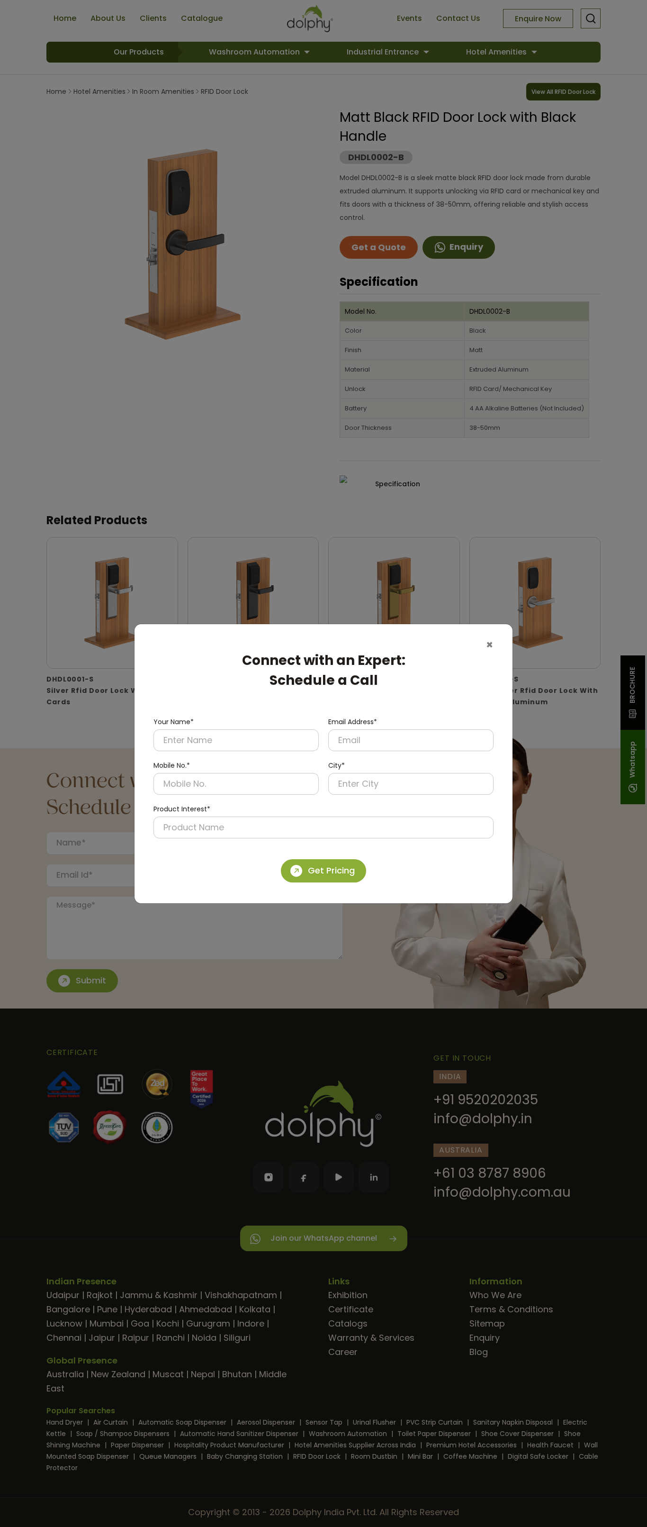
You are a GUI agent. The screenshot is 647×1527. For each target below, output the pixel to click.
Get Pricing (331, 870)
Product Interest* (181, 809)
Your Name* (173, 722)
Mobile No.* (171, 765)
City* (336, 765)
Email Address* (352, 722)
